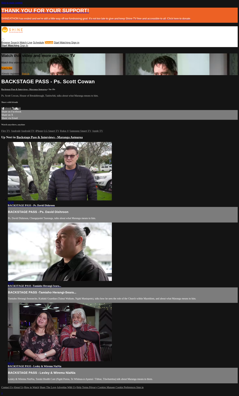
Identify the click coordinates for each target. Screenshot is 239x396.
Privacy (93, 387)
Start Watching (62, 42)
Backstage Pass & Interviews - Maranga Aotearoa (24, 89)
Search (15, 42)
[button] (3, 39)
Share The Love (48, 387)
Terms (85, 387)
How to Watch (31, 387)
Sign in (75, 42)
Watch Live (26, 42)
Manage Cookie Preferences (121, 387)
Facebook (6, 108)
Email (18, 108)
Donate (49, 42)
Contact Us (7, 387)
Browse (6, 42)
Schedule (38, 42)
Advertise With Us (66, 387)
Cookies (102, 387)
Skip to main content (11, 2)
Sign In (24, 45)
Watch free (6, 68)
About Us (18, 387)
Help (79, 387)
